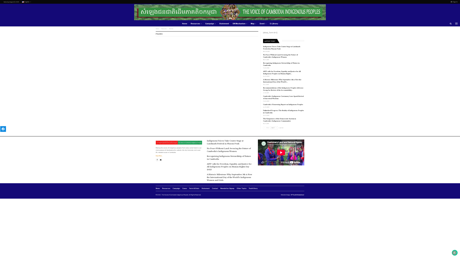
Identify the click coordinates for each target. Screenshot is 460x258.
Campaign (209, 24)
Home (184, 24)
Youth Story (253, 188)
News (158, 188)
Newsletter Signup (227, 188)
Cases (184, 188)
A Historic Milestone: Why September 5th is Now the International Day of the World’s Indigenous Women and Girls (229, 177)
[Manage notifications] (454, 253)
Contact (215, 188)
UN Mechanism (239, 24)
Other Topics (241, 188)
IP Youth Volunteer (297, 195)
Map (252, 24)
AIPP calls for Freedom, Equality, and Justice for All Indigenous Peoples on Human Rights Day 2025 (229, 167)
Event (262, 24)
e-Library (274, 24)
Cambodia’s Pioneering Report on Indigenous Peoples (283, 104)
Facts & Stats (194, 188)
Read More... (159, 156)
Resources (195, 24)
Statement (224, 24)
